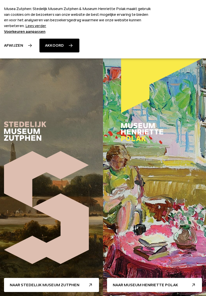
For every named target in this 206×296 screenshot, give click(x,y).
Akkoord (54, 45)
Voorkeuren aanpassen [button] (24, 31)
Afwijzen (13, 45)
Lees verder (35, 26)
